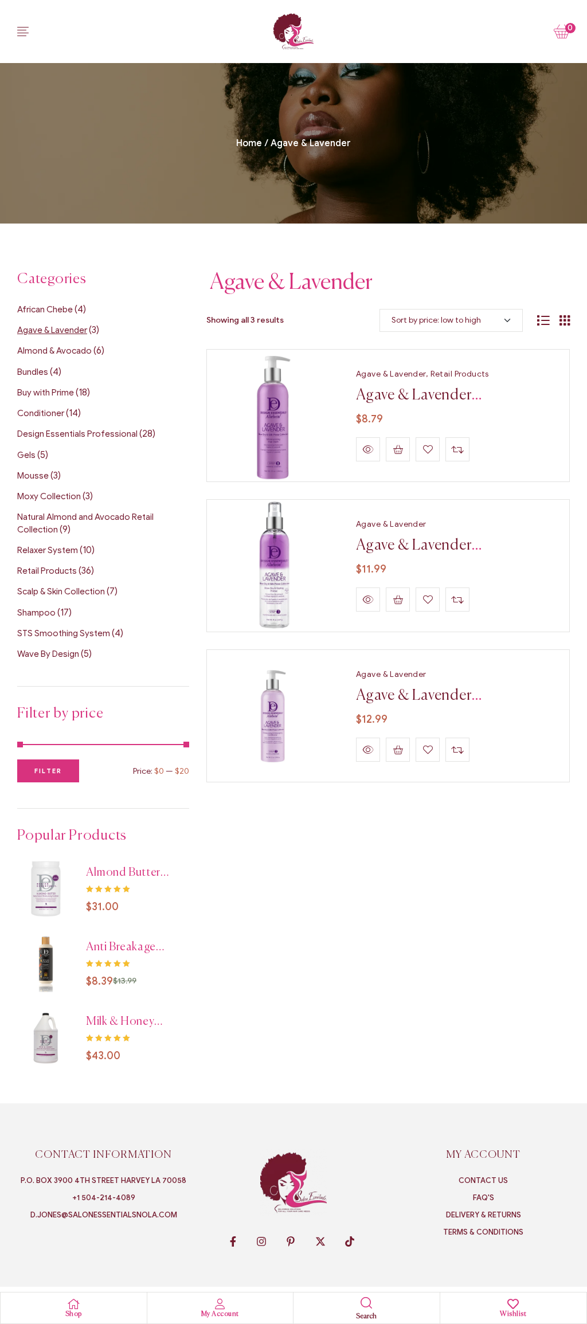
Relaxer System (47, 550)
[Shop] (73, 1304)
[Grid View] (564, 320)
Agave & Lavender (391, 374)
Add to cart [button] (398, 449)
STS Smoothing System (63, 633)
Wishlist (513, 1314)
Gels (26, 455)
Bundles (32, 372)
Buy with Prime (45, 392)
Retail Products (460, 374)
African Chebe (45, 309)
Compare (457, 449)
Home (249, 143)
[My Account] (220, 1304)
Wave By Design (48, 654)
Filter (48, 771)
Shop (73, 1314)
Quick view (368, 449)
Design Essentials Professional (77, 434)
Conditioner (40, 413)
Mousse (33, 476)
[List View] (543, 320)
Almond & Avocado (54, 351)
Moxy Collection (49, 496)
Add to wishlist (428, 449)
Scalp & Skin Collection (61, 591)
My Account (220, 1314)
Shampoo (36, 613)
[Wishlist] (513, 1304)
